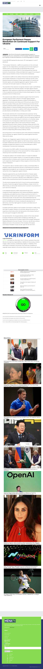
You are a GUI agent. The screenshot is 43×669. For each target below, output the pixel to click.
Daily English (7, 643)
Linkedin (10, 660)
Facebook (11, 654)
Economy (37, 14)
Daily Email (11, 658)
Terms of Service (7, 633)
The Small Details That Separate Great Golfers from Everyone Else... (14, 318)
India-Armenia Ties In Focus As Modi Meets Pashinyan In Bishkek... (20, 469)
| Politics (31, 14)
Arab (16, 14)
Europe (11, 14)
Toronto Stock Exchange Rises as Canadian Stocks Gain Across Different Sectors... (16, 320)
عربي (18, 1)
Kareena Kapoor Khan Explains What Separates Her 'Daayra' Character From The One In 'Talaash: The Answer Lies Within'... (22, 543)
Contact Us (6, 636)
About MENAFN (7, 639)
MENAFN (5, 54)
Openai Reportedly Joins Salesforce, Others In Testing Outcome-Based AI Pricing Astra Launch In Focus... (20, 493)
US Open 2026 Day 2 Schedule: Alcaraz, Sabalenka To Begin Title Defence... (21, 595)
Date (4, 48)
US (6, 14)
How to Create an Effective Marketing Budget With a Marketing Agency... (15, 321)
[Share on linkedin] (36, 49)
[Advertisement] (22, 9)
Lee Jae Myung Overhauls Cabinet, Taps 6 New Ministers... (21, 446)
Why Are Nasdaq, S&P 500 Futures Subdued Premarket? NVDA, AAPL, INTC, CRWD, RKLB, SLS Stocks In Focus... (21, 567)
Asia (21, 14)
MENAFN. (10, 665)
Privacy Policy (7, 634)
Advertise (6, 637)
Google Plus (11, 657)
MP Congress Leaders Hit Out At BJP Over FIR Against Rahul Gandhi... (22, 417)
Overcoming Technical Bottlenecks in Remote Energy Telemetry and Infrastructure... (17, 316)
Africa (25, 14)
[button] (21, 1)
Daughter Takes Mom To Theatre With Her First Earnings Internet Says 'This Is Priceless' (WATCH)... (21, 385)
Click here (12, 627)
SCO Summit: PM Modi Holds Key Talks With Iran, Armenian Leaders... (21, 361)
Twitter (10, 655)
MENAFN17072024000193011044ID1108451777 (15, 227)
